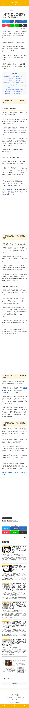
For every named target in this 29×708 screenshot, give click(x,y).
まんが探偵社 (14, 2)
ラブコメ (10, 520)
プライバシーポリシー (8, 697)
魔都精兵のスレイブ (7, 517)
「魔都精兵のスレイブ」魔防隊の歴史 (13, 91)
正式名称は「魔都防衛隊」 (14, 79)
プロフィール (21, 697)
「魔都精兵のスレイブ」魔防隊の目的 (13, 93)
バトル (4, 520)
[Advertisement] (14, 212)
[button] (26, 357)
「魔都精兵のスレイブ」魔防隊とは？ (13, 76)
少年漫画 (15, 520)
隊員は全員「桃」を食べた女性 (15, 81)
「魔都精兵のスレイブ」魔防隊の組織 (13, 83)
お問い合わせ (14, 699)
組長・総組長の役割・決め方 (14, 89)
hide (16, 73)
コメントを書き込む (14, 683)
